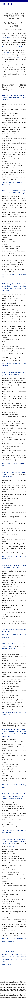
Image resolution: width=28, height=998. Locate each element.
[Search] (22, 4)
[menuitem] (22, 4)
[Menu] (25, 3)
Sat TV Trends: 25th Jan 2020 (14, 25)
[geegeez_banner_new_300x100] (11, 5)
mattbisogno (20, 29)
